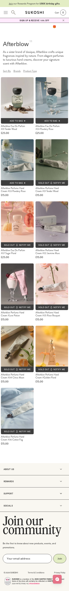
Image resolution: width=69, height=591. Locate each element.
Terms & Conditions (36, 572)
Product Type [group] (30, 71)
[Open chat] (57, 579)
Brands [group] (17, 71)
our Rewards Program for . (34, 3)
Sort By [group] (7, 71)
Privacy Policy (59, 572)
